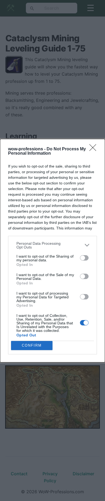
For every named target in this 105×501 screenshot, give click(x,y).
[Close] (94, 149)
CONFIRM (32, 345)
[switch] (84, 258)
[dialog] (52, 250)
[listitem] (52, 245)
